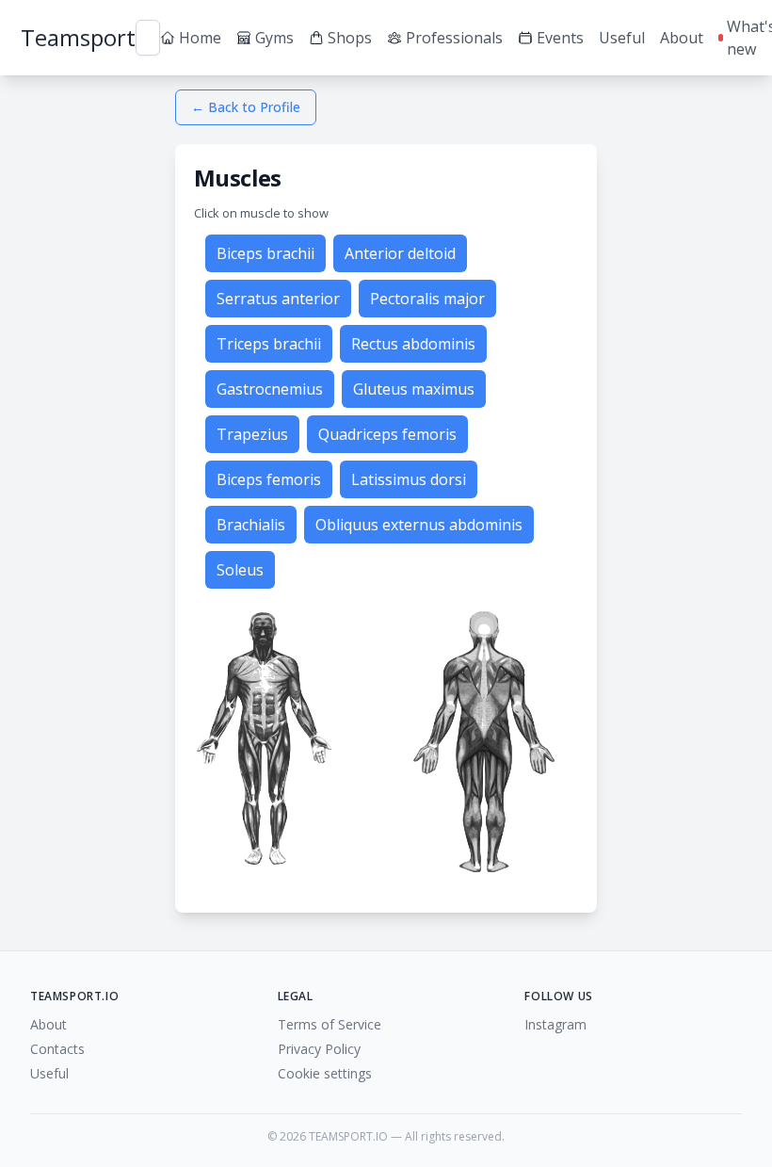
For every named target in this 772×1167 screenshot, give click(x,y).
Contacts (57, 1049)
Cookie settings (325, 1073)
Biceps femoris (269, 479)
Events (560, 37)
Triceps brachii (269, 343)
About (681, 37)
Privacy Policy (319, 1049)
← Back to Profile (245, 107)
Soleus (240, 569)
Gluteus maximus (413, 389)
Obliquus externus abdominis (419, 524)
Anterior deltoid (400, 253)
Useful (622, 37)
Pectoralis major (427, 298)
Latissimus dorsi (408, 479)
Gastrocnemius (270, 389)
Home (200, 37)
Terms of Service (329, 1024)
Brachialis (251, 524)
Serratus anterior (278, 298)
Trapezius (252, 434)
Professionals (454, 37)
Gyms (274, 37)
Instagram (555, 1024)
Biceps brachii (265, 253)
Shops (350, 37)
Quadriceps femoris (387, 434)
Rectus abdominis (413, 343)
